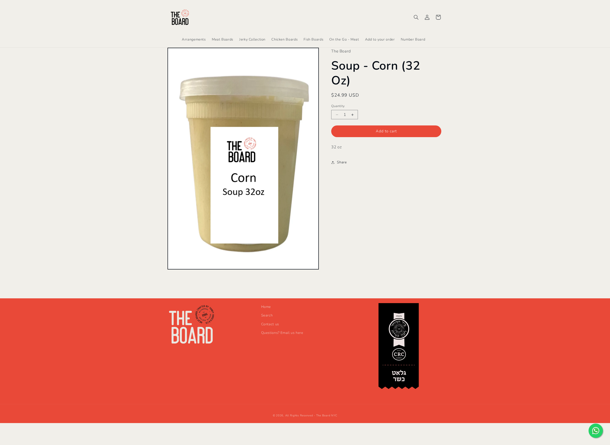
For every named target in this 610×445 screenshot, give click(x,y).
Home (266, 306)
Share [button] (342, 162)
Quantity (338, 106)
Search (267, 315)
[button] (416, 17)
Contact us (270, 324)
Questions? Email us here (282, 332)
